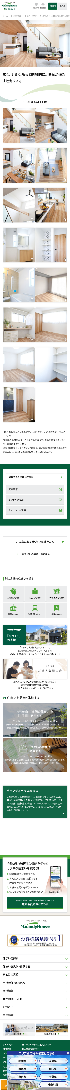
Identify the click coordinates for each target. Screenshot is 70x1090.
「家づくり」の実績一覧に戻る (35, 554)
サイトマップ (8, 1044)
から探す (13, 597)
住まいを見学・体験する (16, 966)
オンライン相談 (15, 499)
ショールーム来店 (17, 510)
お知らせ (8, 1007)
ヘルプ (5, 1053)
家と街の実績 (11, 974)
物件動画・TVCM (12, 999)
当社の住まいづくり (14, 983)
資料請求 (13, 489)
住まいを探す (10, 958)
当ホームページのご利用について (37, 1044)
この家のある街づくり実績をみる (35, 542)
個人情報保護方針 (30, 1048)
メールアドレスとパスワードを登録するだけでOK (35, 902)
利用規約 (7, 1048)
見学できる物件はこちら (20, 477)
